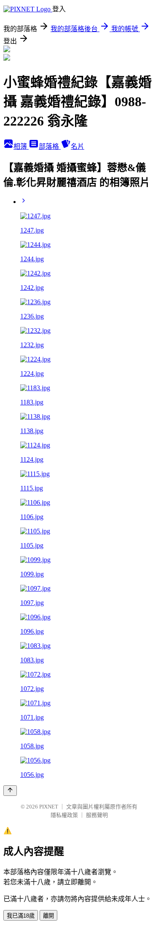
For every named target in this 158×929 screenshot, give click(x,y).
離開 (48, 916)
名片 (77, 146)
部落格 (50, 146)
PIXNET (48, 806)
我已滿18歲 (21, 916)
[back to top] (10, 790)
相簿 (21, 146)
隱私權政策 (64, 815)
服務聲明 (97, 815)
